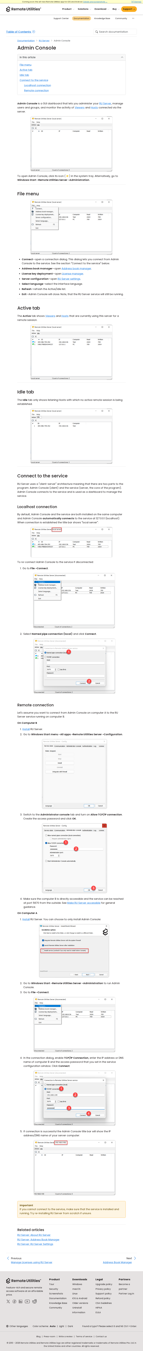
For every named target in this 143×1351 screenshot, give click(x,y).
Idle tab (24, 75)
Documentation (81, 18)
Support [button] (127, 9)
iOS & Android (79, 1298)
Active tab (26, 70)
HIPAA (99, 1307)
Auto (53, 1326)
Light (61, 1326)
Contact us (101, 1336)
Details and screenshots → (95, 1)
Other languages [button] (18, 1326)
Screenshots (56, 1293)
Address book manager (76, 268)
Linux (75, 1293)
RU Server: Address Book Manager (38, 1239)
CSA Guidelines (104, 1303)
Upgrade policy (104, 1284)
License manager (72, 273)
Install (26, 729)
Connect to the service (34, 80)
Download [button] (100, 9)
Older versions (80, 1303)
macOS (76, 1289)
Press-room (49, 1336)
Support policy (104, 1293)
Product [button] (67, 9)
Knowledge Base (102, 18)
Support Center (61, 18)
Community (121, 18)
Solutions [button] (83, 9)
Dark (70, 1326)
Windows (77, 1284)
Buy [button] (115, 9)
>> (133, 18)
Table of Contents (19, 32)
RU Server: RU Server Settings (35, 1244)
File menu (25, 65)
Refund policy (103, 1298)
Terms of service (84, 1336)
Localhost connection (37, 85)
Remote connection (36, 90)
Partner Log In (126, 1293)
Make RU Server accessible (83, 903)
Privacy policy (103, 1289)
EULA (98, 1312)
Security (53, 1289)
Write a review (65, 1336)
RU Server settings (69, 279)
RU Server (44, 40)
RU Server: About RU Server (34, 1235)
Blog (38, 1336)
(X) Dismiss (136, 1)
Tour (51, 1284)
